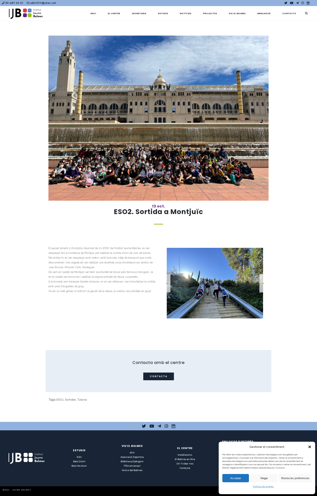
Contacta (158, 376)
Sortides (70, 399)
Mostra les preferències (295, 478)
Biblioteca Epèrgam (132, 461)
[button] (309, 447)
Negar (264, 478)
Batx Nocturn (79, 465)
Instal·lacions (185, 454)
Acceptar (235, 478)
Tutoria (82, 399)
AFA (132, 452)
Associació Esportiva (132, 457)
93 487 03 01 (13, 3)
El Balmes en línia (185, 459)
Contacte (185, 468)
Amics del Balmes (132, 470)
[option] (215, 283)
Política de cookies (263, 486)
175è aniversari (132, 465)
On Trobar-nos (185, 463)
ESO (79, 457)
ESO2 (60, 399)
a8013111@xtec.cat (43, 3)
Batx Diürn (79, 461)
